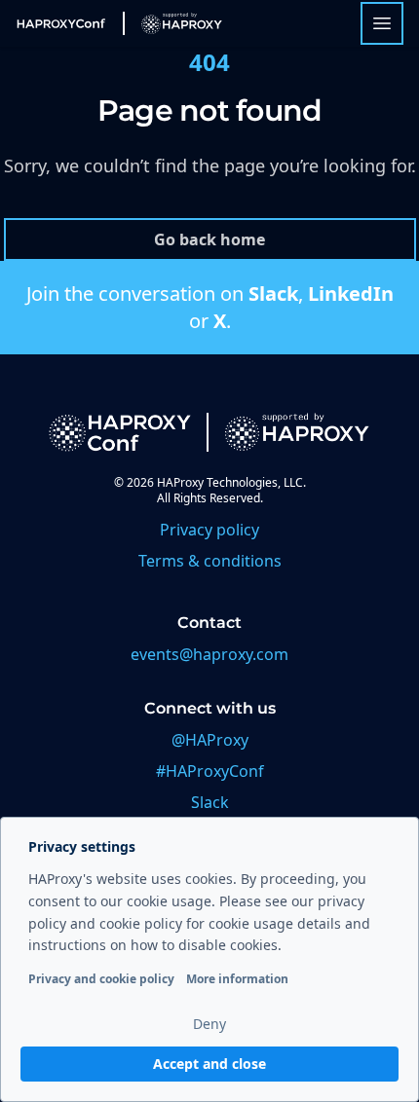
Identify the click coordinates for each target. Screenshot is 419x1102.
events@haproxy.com (209, 654)
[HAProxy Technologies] (173, 23)
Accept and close (209, 1063)
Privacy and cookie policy (101, 979)
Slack (273, 293)
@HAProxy (209, 740)
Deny (209, 1023)
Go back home (209, 239)
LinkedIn (351, 293)
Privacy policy (209, 529)
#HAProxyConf (210, 771)
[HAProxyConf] (61, 23)
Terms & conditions (210, 560)
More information (237, 979)
